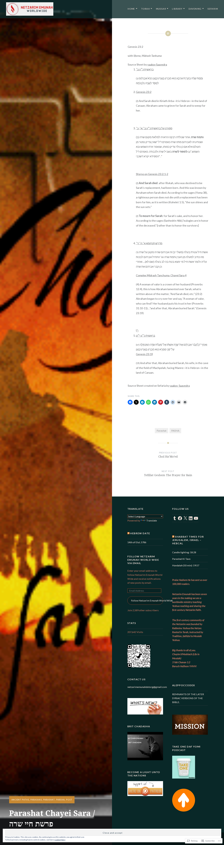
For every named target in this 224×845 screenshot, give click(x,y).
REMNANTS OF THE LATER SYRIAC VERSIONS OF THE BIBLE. (188, 698)
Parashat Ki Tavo (181, 558)
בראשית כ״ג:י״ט (145, 335)
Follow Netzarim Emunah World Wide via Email (143, 559)
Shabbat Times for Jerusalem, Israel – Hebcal (188, 540)
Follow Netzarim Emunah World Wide (147, 600)
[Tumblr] (174, 518)
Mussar (161, 8)
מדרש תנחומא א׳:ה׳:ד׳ (149, 243)
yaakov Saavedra (157, 64)
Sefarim (213, 8)
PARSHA (60, 799)
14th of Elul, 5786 (136, 542)
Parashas (36, 799)
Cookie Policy (59, 840)
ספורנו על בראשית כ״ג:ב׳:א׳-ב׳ (154, 128)
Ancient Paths (20, 799)
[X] (185, 518)
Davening (195, 8)
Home (131, 8)
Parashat (49, 799)
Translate (151, 520)
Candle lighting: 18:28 (184, 552)
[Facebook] (180, 518)
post (69, 799)
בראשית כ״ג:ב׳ (145, 69)
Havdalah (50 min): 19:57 (185, 565)
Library (177, 8)
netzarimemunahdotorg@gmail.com (147, 686)
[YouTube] (196, 518)
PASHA (175, 430)
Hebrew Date (140, 533)
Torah (145, 8)
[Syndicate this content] (128, 533)
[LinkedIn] (190, 518)
